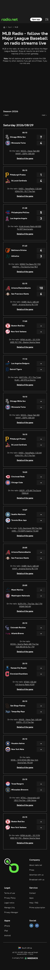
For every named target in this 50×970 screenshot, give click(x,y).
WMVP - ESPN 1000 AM (25, 154)
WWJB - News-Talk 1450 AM (30, 720)
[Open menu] (46, 19)
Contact (32, 893)
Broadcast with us (36, 880)
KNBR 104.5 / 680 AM (30, 302)
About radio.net (35, 865)
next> (44, 115)
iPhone (7, 926)
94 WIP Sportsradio (25, 229)
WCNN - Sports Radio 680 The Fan (24, 644)
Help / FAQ (33, 903)
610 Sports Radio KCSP (25, 685)
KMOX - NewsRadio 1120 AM (30, 189)
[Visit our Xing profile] (37, 925)
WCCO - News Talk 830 (30, 151)
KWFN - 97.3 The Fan (25, 722)
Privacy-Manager (11, 912)
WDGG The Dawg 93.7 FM (30, 264)
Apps (31, 898)
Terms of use (9, 893)
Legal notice (9, 903)
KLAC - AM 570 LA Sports (25, 380)
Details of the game (25, 158)
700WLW (25, 493)
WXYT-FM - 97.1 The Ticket (30, 377)
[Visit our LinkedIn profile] (31, 925)
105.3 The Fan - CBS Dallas (25, 800)
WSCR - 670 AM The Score (30, 491)
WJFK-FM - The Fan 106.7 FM (30, 604)
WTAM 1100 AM (30, 682)
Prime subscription (37, 908)
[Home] (4, 27)
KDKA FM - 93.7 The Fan (25, 191)
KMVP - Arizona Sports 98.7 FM (25, 305)
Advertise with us (36, 875)
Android (7, 936)
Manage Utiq (9, 908)
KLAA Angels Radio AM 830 (30, 226)
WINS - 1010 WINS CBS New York (24, 760)
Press (31, 870)
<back (6, 115)
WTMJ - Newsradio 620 (30, 798)
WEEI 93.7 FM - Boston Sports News (25, 342)
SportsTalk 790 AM (25, 763)
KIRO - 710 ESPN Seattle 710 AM (25, 531)
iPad (6, 931)
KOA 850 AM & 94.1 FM (25, 647)
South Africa (26, 948)
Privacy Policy (9, 898)
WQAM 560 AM (25, 606)
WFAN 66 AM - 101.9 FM (30, 340)
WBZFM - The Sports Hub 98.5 (25, 267)
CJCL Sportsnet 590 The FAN (30, 528)
